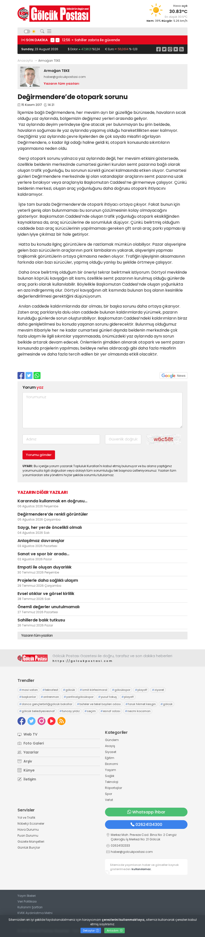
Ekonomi (111, 764)
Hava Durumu (28, 829)
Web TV (30, 734)
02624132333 (120, 845)
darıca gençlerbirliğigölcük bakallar (45, 704)
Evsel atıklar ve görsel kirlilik (46, 593)
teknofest (50, 690)
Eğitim (109, 758)
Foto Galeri (33, 743)
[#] (33, 658)
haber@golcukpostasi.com (65, 77)
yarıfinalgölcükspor (79, 697)
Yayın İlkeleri (27, 896)
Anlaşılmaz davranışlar (41, 541)
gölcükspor (121, 690)
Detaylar (89, 931)
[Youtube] (176, 49)
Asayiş (110, 746)
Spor (108, 794)
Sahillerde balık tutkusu (41, 620)
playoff (141, 690)
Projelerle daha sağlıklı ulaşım (48, 580)
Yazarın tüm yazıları (61, 83)
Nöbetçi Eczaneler (31, 823)
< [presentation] (52, 40)
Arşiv (27, 761)
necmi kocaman (137, 711)
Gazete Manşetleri (31, 841)
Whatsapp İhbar (148, 812)
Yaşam (110, 770)
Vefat (109, 800)
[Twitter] (164, 49)
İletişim (29, 779)
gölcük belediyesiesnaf (37, 711)
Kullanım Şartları (30, 907)
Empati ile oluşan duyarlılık (45, 567)
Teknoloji (111, 782)
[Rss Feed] (181, 49)
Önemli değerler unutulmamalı (49, 607)
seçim (90, 711)
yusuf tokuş (107, 697)
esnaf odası (110, 711)
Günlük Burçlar (29, 847)
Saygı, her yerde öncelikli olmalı (50, 527)
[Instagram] (170, 49)
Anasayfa (25, 60)
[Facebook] (158, 49)
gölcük (69, 690)
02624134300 (149, 824)
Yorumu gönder (39, 454)
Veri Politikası (27, 901)
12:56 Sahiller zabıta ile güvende (91, 39)
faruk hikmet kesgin (141, 704)
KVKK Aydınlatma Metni (35, 913)
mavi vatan (28, 690)
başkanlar (27, 697)
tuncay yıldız (70, 711)
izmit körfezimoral (93, 690)
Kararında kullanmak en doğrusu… (52, 501)
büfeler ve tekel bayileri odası (99, 704)
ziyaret (158, 690)
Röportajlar (113, 788)
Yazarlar (30, 752)
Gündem (112, 740)
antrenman (50, 697)
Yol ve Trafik (26, 817)
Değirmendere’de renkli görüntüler (53, 514)
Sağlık (109, 776)
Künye (28, 770)
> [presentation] (57, 40)
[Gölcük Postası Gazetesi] (54, 13)
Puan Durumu (28, 835)
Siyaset (110, 752)
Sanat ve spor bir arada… (43, 554)
